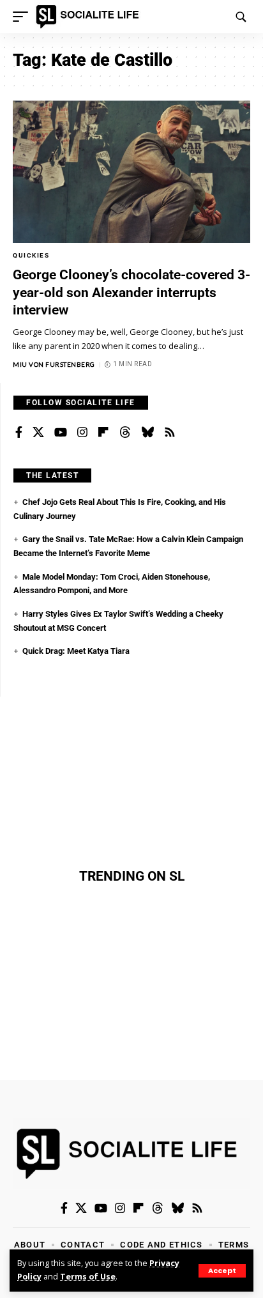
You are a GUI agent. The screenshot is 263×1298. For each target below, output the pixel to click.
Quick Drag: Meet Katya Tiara (76, 651)
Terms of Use (88, 1276)
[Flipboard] (103, 432)
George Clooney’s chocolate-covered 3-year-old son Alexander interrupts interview (131, 292)
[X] (38, 432)
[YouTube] (60, 432)
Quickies (31, 255)
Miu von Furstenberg (54, 364)
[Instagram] (82, 432)
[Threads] (125, 432)
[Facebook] (18, 432)
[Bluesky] (147, 432)
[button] (222, 1271)
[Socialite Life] (89, 16)
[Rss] (169, 432)
